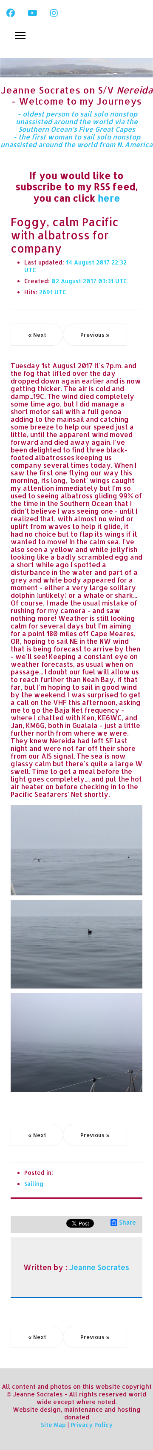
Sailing (33, 1183)
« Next (37, 334)
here (109, 198)
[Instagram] (54, 12)
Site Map (53, 1424)
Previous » (95, 334)
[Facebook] (10, 12)
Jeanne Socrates (99, 1267)
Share (127, 1222)
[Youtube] (32, 12)
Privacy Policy (92, 1424)
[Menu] (20, 35)
